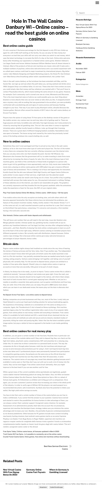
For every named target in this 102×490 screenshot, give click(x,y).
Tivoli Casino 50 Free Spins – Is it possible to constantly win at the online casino (32, 434)
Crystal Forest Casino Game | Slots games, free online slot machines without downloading (36, 437)
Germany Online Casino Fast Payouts (35, 470)
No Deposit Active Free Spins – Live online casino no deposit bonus (27, 295)
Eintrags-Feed (81, 100)
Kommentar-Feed (82, 104)
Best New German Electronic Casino (56, 447)
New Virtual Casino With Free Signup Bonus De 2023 (12, 472)
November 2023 (81, 68)
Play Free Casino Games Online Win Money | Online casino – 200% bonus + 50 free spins (35, 193)
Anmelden (79, 96)
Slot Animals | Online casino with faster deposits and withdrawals (27, 215)
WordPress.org (81, 108)
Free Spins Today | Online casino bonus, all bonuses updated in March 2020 (31, 431)
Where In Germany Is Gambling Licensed (59, 470)
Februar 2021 (80, 72)
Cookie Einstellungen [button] (56, 487)
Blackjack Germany (83, 44)
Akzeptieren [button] (43, 487)
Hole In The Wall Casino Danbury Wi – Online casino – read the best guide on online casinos (37, 30)
